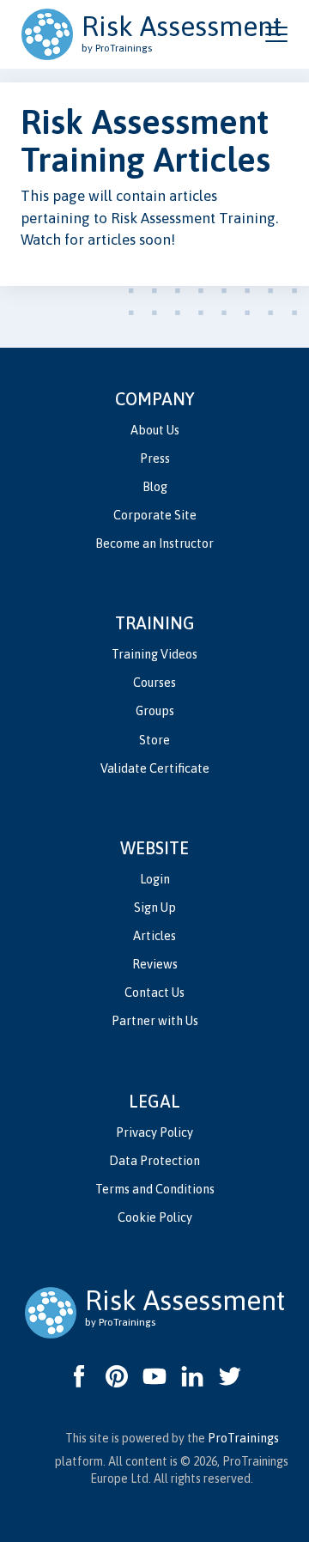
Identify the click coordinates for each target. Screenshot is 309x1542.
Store (154, 740)
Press (155, 458)
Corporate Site (155, 515)
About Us (154, 430)
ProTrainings (243, 1438)
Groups (155, 711)
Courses (154, 682)
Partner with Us (155, 1021)
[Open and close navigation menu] (276, 34)
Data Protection (154, 1161)
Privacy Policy (154, 1132)
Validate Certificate (154, 768)
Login (155, 879)
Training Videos (154, 654)
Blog (154, 487)
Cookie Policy (155, 1217)
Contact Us (154, 992)
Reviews (155, 964)
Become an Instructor (154, 543)
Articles (154, 936)
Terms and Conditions (155, 1189)
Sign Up (155, 907)
